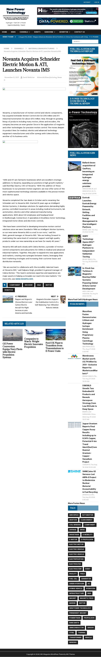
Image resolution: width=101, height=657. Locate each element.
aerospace (74, 515)
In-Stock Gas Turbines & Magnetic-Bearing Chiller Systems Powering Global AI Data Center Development (90, 278)
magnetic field (86, 598)
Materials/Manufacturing (47, 77)
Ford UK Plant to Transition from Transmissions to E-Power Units (55, 346)
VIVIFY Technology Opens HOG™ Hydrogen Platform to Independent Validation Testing (88, 246)
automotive (87, 515)
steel (71, 632)
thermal (82, 632)
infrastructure (76, 593)
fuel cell (73, 578)
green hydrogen (76, 583)
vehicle (88, 637)
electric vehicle (76, 554)
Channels (24, 32)
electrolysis (75, 564)
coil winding (75, 524)
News (13, 32)
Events (37, 32)
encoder (28, 285)
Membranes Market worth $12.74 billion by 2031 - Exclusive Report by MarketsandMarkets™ (90, 364)
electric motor (76, 544)
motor (49, 285)
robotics (9, 290)
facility (73, 573)
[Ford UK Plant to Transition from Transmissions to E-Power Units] (56, 334)
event (87, 569)
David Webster (29, 77)
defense (72, 529)
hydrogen (90, 588)
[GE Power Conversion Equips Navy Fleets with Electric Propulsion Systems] (13, 335)
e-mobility (87, 534)
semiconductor (76, 627)
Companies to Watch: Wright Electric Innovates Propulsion (33, 342)
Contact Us (79, 32)
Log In (96, 2)
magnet (72, 598)
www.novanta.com (24, 278)
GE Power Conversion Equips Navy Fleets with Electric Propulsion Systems (12, 350)
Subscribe (48, 32)
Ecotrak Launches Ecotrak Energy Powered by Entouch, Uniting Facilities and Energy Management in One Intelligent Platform (89, 212)
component (14, 285)
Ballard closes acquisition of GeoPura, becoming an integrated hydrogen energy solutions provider (88, 174)
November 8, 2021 (12, 77)
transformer (75, 637)
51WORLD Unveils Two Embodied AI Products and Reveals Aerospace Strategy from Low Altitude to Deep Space (89, 397)
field (82, 573)
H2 (89, 583)
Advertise (63, 32)
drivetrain (74, 534)
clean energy (86, 520)
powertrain (74, 618)
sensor (90, 627)
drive (82, 529)
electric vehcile (76, 549)
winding (73, 642)
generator (86, 578)
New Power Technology (80, 608)
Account (87, 2)
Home (4, 32)
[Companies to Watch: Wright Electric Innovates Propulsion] (34, 332)
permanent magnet (78, 613)
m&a (39, 285)
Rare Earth (74, 622)
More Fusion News (76, 503)
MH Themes (70, 654)
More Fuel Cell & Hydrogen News (83, 299)
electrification (76, 559)
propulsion (89, 618)
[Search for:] (85, 41)
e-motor (73, 539)
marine (72, 603)
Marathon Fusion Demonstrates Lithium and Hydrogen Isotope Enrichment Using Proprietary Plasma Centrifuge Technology (89, 327)
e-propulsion (87, 539)
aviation (73, 520)
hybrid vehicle (75, 588)
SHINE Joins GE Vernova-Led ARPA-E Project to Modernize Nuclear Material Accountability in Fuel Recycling (90, 482)
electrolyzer (75, 569)
